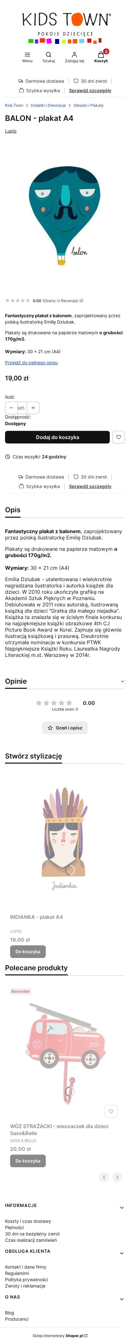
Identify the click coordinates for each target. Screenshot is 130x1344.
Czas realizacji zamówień (31, 1240)
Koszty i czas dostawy (28, 1221)
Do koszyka (27, 951)
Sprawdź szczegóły (90, 90)
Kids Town (14, 105)
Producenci (16, 1319)
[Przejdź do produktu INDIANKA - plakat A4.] (65, 840)
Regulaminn (17, 1273)
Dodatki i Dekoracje (48, 105)
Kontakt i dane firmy (25, 1267)
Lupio (10, 131)
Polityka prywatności (26, 1279)
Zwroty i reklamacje (25, 1285)
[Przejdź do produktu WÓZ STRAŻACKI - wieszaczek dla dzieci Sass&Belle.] (65, 1053)
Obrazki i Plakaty (89, 105)
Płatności (14, 1227)
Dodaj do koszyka (57, 437)
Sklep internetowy (57, 1335)
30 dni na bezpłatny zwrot (32, 1233)
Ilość (10, 397)
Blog (9, 1312)
